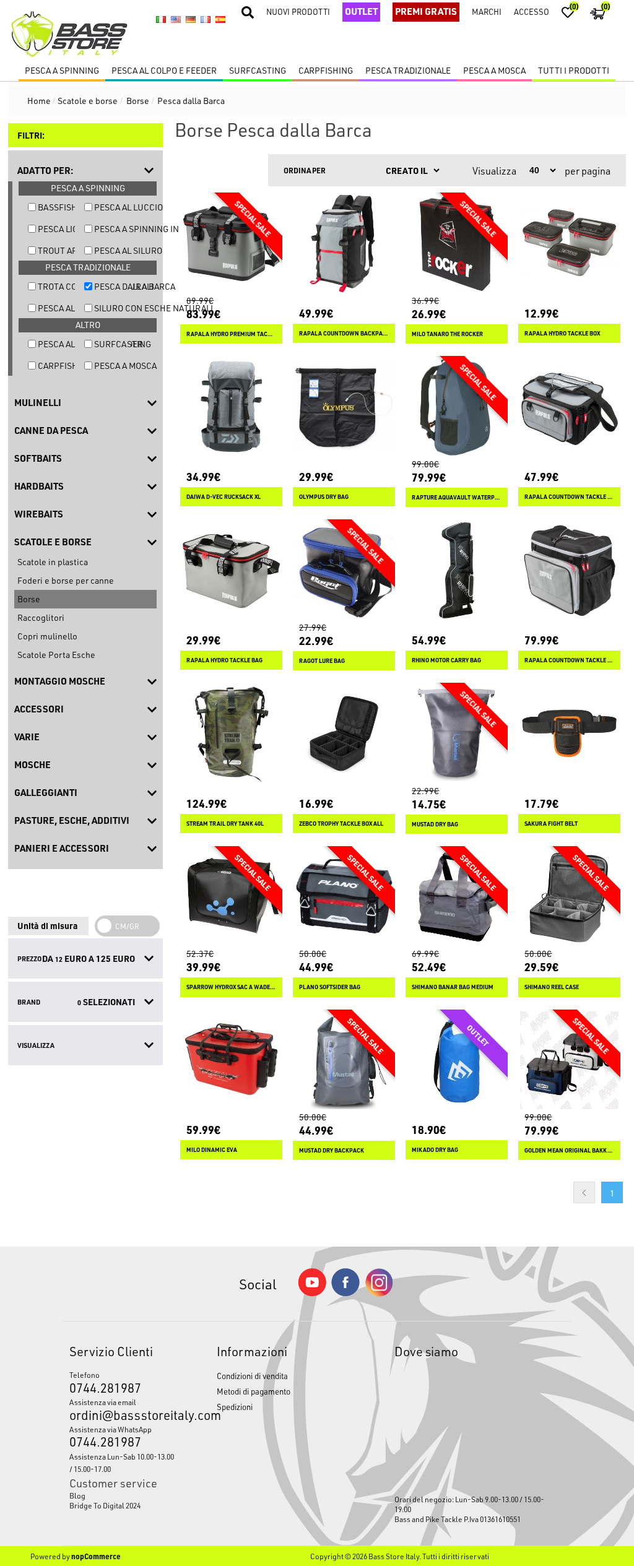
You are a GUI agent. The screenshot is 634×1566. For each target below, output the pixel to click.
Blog (77, 1495)
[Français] (205, 19)
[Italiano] (161, 19)
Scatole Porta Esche (56, 654)
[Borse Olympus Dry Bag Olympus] (344, 407)
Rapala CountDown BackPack (344, 333)
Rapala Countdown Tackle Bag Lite (569, 496)
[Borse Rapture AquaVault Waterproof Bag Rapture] (456, 407)
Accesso (531, 11)
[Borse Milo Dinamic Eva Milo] (231, 1060)
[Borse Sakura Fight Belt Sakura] (569, 734)
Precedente (584, 1192)
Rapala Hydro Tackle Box (562, 333)
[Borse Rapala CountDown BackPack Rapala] (344, 243)
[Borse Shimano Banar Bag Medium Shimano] (456, 897)
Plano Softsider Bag (329, 987)
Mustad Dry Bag (435, 824)
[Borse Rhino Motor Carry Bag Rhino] (456, 570)
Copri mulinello (47, 636)
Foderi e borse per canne (65, 580)
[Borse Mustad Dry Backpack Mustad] (344, 1060)
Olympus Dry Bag (324, 496)
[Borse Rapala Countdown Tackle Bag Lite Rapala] (569, 407)
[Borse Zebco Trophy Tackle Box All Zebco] (344, 734)
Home (39, 100)
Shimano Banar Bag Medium (452, 987)
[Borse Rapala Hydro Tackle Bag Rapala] (231, 570)
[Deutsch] (190, 19)
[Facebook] (345, 1293)
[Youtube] (312, 1293)
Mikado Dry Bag (435, 1149)
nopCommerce (96, 1556)
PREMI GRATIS (426, 11)
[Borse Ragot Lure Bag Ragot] (344, 570)
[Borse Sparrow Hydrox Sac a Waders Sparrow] (231, 897)
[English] (175, 19)
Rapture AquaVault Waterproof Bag (457, 497)
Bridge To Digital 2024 (105, 1505)
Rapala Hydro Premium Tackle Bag (231, 334)
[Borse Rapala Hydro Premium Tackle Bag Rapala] (231, 243)
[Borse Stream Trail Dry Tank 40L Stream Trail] (231, 734)
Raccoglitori (40, 617)
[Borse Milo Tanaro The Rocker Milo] (456, 243)
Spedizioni (235, 1406)
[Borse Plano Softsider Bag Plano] (344, 897)
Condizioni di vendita (252, 1375)
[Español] (220, 19)
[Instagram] (379, 1293)
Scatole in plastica (52, 562)
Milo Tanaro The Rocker (447, 334)
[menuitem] (123, 1495)
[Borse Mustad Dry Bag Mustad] (456, 734)
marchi (487, 11)
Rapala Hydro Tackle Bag (224, 660)
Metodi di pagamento (253, 1391)
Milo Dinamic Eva (211, 1149)
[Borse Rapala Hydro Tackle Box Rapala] (569, 243)
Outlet (361, 11)
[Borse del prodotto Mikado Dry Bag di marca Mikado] (456, 1060)
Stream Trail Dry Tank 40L (225, 823)
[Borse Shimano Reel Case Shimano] (569, 897)
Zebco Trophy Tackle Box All (341, 823)
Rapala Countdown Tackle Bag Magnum (569, 660)
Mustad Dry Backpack (331, 1150)
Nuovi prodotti (298, 11)
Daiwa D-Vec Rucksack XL (223, 496)
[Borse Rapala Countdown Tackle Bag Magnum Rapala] (569, 570)
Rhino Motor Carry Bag (446, 660)
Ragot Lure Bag (322, 660)
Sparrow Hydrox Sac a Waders (231, 987)
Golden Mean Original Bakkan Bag (569, 1150)
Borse (28, 599)
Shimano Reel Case (551, 987)
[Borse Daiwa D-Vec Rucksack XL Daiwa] (231, 407)
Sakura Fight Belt (551, 823)
